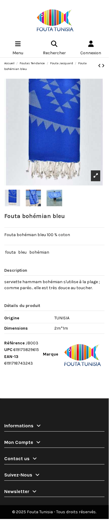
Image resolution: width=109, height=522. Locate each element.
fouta (10, 252)
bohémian (39, 252)
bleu (22, 252)
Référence (14, 343)
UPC (8, 349)
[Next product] (103, 65)
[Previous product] (100, 65)
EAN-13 (11, 356)
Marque (50, 354)
